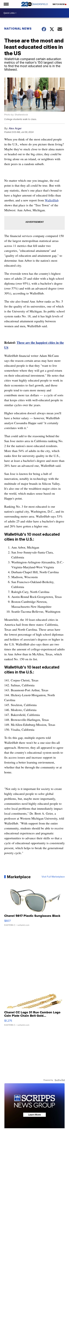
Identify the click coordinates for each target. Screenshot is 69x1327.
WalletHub (52, 200)
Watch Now (59, 4)
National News (18, 28)
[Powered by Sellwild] (59, 1080)
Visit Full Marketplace (53, 877)
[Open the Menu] (6, 4)
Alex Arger (15, 128)
